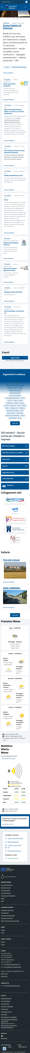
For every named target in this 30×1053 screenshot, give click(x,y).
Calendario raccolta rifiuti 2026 (13, 292)
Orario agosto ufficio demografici (9, 85)
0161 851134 (10, 960)
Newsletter (4, 1038)
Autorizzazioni (5, 913)
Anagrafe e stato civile (7, 910)
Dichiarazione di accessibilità (8, 1017)
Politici (3, 898)
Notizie (3, 930)
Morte (19, 405)
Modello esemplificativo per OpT (13, 175)
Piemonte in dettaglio (7, 1006)
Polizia (6, 408)
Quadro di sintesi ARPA (10, 811)
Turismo (23, 415)
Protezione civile (14, 408)
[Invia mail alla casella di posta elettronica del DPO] (12, 986)
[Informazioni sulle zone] (8, 758)
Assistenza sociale (12, 388)
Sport (21, 410)
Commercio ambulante (15, 395)
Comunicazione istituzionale (12, 398)
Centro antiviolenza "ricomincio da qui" (14, 312)
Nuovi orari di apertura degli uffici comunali (10, 269)
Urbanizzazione (12, 418)
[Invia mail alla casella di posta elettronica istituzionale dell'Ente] (12, 964)
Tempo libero (20, 413)
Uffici (2, 901)
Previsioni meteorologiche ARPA (13, 736)
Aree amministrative (6, 885)
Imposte (16, 403)
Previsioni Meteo (5, 1001)
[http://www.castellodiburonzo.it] (15, 529)
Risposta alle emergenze (13, 410)
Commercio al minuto (15, 393)
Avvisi (2, 933)
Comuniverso (4, 1009)
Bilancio (20, 388)
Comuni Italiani (5, 1004)
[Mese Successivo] (27, 357)
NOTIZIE (7, 23)
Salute (19, 418)
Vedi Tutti (15, 423)
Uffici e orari (4, 974)
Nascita (24, 405)
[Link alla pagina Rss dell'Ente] (2, 1036)
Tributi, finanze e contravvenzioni (10, 921)
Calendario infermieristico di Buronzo (10, 244)
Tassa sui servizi (11, 413)
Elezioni (20, 400)
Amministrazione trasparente (9, 1019)
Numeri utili (4, 976)
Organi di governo (6, 893)
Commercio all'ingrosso (15, 390)
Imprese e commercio (7, 918)
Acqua (21, 385)
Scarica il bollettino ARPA (11, 809)
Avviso (6, 200)
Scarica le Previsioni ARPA (11, 734)
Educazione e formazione (8, 916)
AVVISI (8, 288)
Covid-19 (10, 400)
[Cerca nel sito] (25, 7)
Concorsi (23, 398)
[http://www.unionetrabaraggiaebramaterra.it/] (15, 519)
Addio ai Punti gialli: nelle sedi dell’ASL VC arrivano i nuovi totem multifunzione (14, 111)
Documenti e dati (5, 888)
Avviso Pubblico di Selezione (12, 26)
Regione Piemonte (6, 2)
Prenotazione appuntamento (9, 1025)
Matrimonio (13, 405)
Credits (10, 1047)
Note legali (4, 1014)
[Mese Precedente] (3, 357)
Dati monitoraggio (6, 1045)
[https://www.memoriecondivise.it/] (15, 538)
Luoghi (3, 942)
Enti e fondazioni (5, 890)
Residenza (22, 408)
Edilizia (15, 400)
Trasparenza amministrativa (12, 415)
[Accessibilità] (4, 1048)
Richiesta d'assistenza (7, 1027)
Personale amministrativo (8, 896)
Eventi (3, 945)
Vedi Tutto (15, 615)
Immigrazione (9, 403)
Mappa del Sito (22, 1047)
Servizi (19, 1045)
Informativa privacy (6, 1012)
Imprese (22, 403)
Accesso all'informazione (13, 385)
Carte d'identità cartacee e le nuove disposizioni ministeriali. (14, 151)
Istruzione (6, 405)
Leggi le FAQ (4, 1021)
